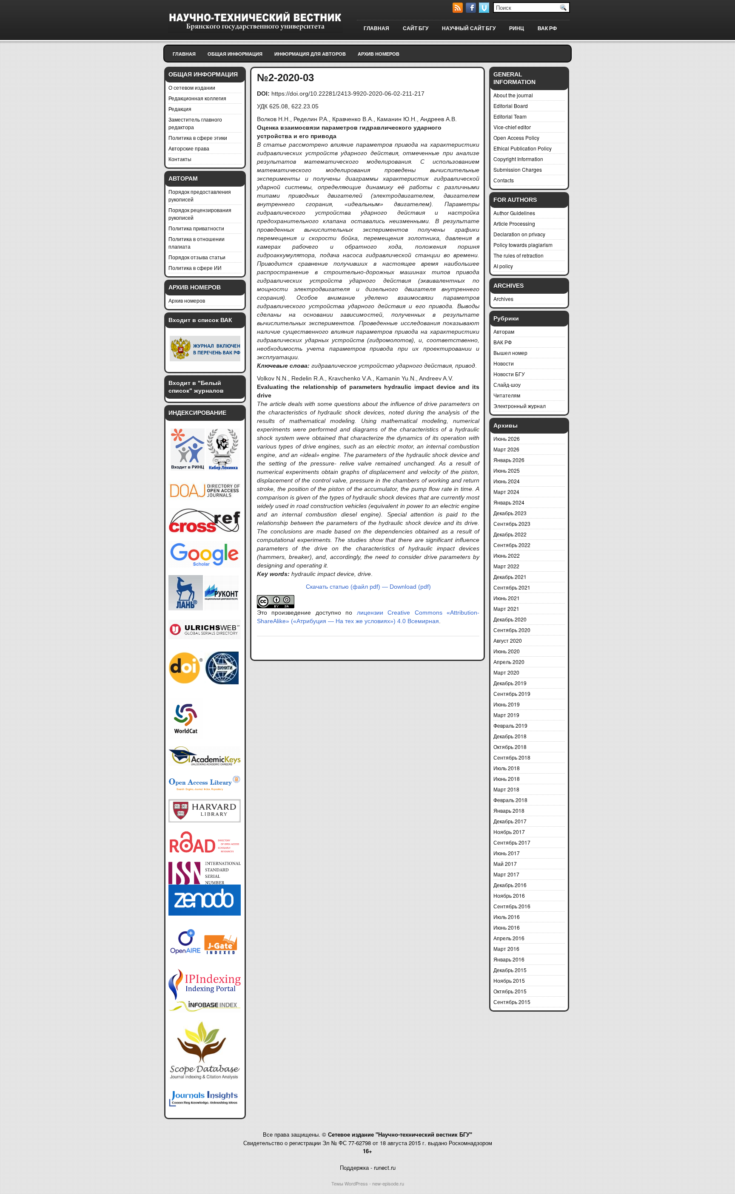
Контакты (179, 158)
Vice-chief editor (512, 126)
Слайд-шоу (507, 384)
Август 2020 (507, 640)
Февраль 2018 (510, 799)
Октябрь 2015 (510, 991)
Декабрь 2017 (510, 821)
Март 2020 (506, 672)
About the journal (513, 95)
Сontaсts (503, 180)
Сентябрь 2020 (511, 629)
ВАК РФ (547, 28)
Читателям (506, 395)
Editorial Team (510, 116)
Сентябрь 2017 (511, 842)
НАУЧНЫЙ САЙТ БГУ (469, 28)
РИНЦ (516, 28)
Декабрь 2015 (510, 969)
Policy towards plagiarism (523, 244)
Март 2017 (506, 874)
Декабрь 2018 (510, 736)
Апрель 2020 (508, 661)
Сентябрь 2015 (511, 1001)
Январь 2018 (508, 810)
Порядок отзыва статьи (196, 257)
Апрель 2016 (508, 938)
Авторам (503, 331)
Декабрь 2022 (510, 534)
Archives (503, 298)
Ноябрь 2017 (509, 831)
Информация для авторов (310, 54)
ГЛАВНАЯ (376, 28)
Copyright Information (518, 158)
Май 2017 (505, 863)
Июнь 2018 (506, 778)
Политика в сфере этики (197, 137)
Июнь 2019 (506, 704)
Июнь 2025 (506, 470)
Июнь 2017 (506, 853)
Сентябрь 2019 (511, 693)
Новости (503, 363)
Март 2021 (506, 608)
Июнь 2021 (506, 597)
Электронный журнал (519, 405)
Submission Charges (517, 169)
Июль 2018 (506, 767)
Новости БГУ (509, 373)
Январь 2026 (508, 459)
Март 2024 (506, 491)
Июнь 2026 (506, 438)
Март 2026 (506, 449)
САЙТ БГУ (415, 28)
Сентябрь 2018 (511, 757)
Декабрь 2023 (510, 512)
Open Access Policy (516, 137)
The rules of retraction (518, 255)
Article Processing (514, 223)
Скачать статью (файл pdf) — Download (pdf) (368, 586)
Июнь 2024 (506, 481)
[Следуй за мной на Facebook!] (472, 10)
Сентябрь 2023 (511, 523)
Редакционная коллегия (197, 98)
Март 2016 (506, 948)
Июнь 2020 (506, 651)
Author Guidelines (514, 212)
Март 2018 (506, 789)
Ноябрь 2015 (509, 980)
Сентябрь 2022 (511, 544)
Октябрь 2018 (510, 746)
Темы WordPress (349, 1183)
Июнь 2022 (506, 555)
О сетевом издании (191, 87)
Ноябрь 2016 (509, 895)
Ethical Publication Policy (522, 148)
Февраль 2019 (510, 725)
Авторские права (188, 148)
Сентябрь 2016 (511, 906)
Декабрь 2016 (510, 884)
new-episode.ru (388, 1183)
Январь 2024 (508, 502)
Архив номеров (378, 54)
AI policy (503, 265)
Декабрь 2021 (510, 576)
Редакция (179, 108)
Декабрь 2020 (510, 619)
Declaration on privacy (519, 234)
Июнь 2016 (506, 927)
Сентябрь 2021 (511, 587)
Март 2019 (506, 714)
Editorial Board (510, 105)
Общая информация (235, 54)
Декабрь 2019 (510, 682)
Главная (184, 54)
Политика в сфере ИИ (195, 267)
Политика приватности (196, 228)
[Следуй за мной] (485, 10)
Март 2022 (506, 566)
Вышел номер (510, 352)
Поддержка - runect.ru (368, 1167)
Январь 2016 (508, 959)
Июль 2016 (506, 916)
